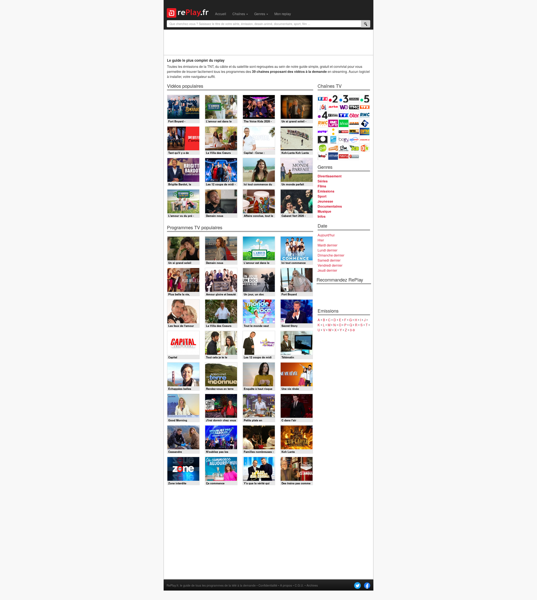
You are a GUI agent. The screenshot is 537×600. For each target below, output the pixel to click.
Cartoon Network (344, 148)
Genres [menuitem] (260, 13)
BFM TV (354, 131)
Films (322, 186)
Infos (322, 216)
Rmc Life (333, 123)
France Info (333, 131)
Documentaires (330, 206)
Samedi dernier (329, 260)
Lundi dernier (327, 250)
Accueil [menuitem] (220, 13)
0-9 (352, 330)
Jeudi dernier (327, 270)
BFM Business (365, 131)
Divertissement (329, 176)
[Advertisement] (268, 42)
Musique (324, 211)
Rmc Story (323, 123)
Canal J (333, 148)
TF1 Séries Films (344, 115)
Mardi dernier (327, 245)
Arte (333, 107)
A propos (286, 585)
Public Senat (344, 156)
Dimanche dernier (331, 255)
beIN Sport (344, 140)
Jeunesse (325, 201)
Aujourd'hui (326, 235)
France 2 (333, 99)
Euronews (323, 140)
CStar (333, 115)
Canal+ (354, 99)
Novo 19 (323, 131)
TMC (354, 107)
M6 (323, 107)
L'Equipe (365, 140)
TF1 (323, 99)
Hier (321, 240)
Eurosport (354, 140)
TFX (365, 107)
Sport (322, 196)
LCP (333, 156)
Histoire (354, 156)
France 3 (344, 99)
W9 (344, 107)
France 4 (323, 115)
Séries (323, 181)
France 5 (365, 99)
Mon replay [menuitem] (282, 13)
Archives (312, 585)
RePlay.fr (172, 585)
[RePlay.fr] (189, 12)
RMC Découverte (365, 115)
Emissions (326, 191)
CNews (344, 131)
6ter (354, 115)
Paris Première (354, 123)
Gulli (323, 148)
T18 (365, 123)
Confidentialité (267, 585)
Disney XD (354, 148)
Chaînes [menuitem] (239, 13)
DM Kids (365, 148)
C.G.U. (299, 585)
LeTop (323, 156)
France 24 (333, 140)
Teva (344, 123)
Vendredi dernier (330, 265)
